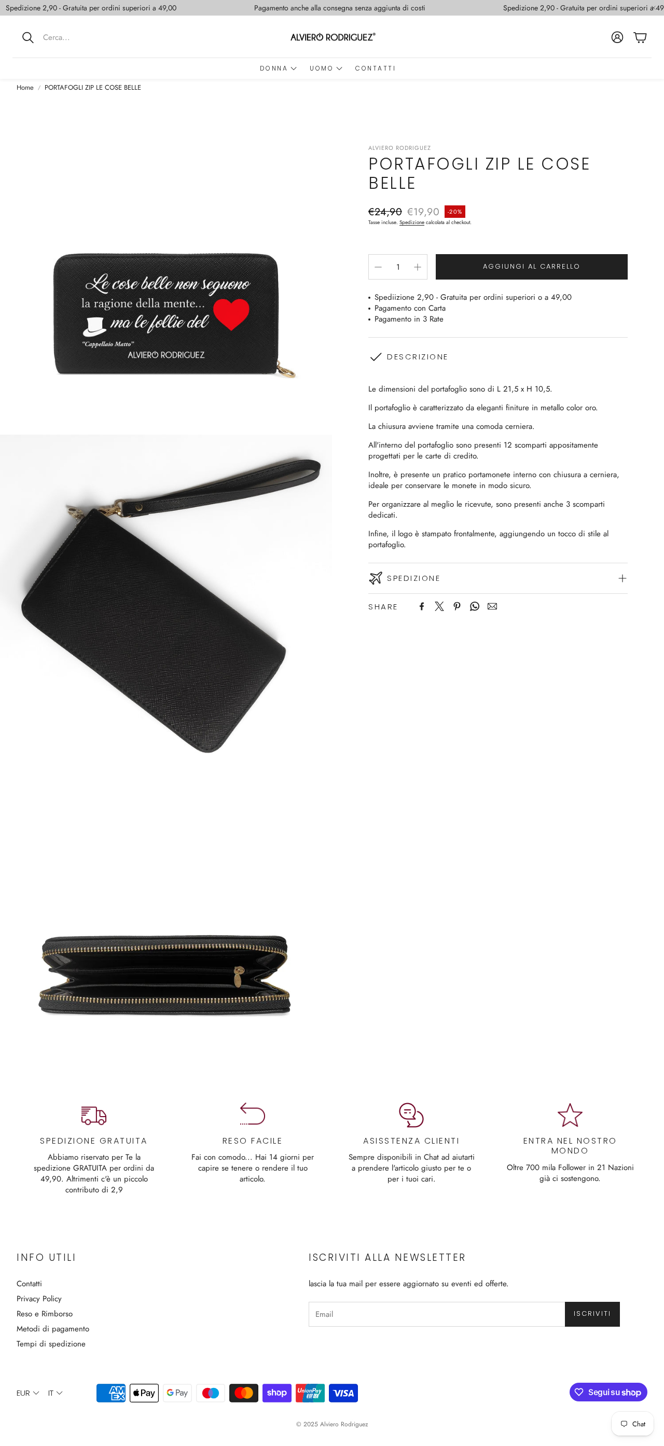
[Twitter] (439, 606)
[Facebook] (421, 606)
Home (25, 87)
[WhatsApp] (474, 606)
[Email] (492, 606)
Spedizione (411, 222)
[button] (80, 37)
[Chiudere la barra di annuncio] (653, 8)
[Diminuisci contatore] (378, 267)
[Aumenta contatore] (417, 267)
